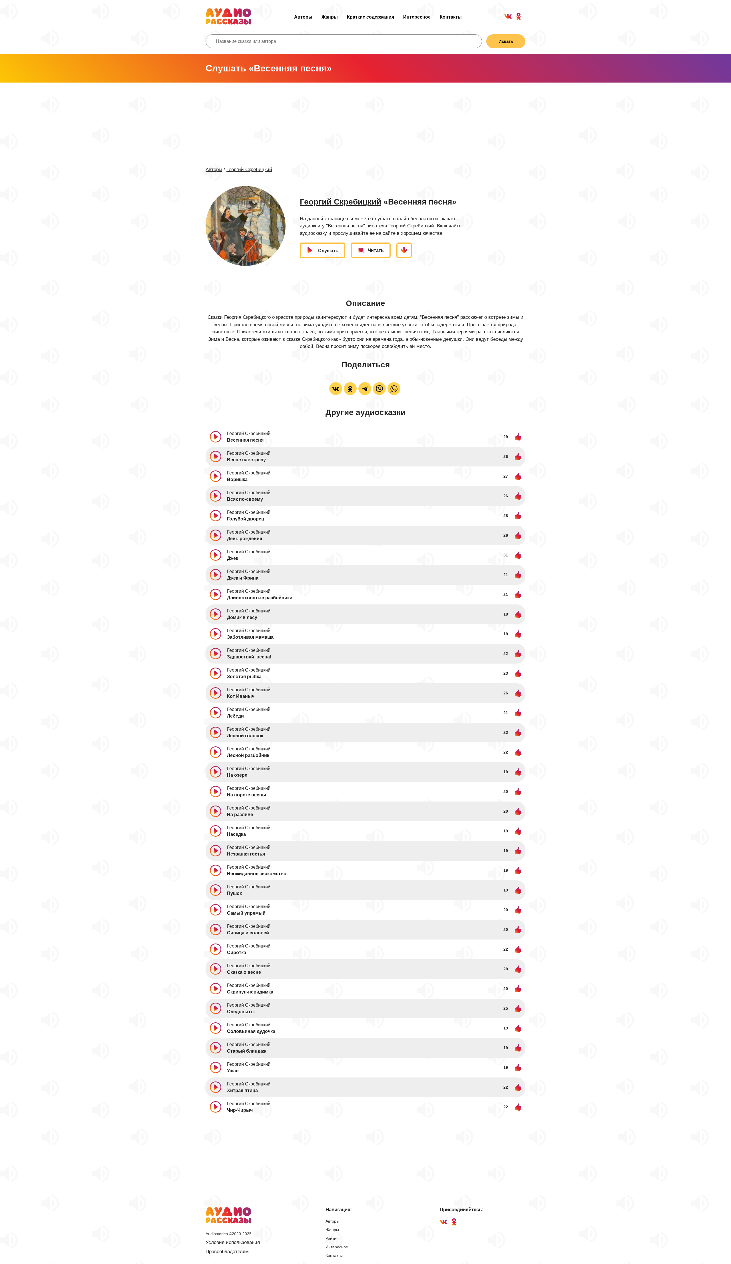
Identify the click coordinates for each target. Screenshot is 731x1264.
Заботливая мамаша (250, 637)
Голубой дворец (245, 518)
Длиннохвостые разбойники (259, 597)
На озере (237, 775)
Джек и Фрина (242, 578)
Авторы (303, 17)
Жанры (330, 17)
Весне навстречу (246, 459)
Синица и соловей (248, 932)
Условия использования (233, 1242)
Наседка (236, 834)
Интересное (417, 17)
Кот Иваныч (240, 696)
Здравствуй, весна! (249, 656)
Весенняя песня (245, 440)
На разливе (240, 814)
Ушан (233, 1070)
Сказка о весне (244, 972)
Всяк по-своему (245, 499)
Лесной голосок (245, 735)
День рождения (244, 538)
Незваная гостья (246, 854)
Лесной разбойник (248, 755)
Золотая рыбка (244, 676)
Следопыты (241, 1011)
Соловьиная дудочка (251, 1031)
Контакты (451, 17)
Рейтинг (333, 1238)
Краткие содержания (370, 17)
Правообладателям (227, 1251)
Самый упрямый (246, 913)
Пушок (234, 893)
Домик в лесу (242, 617)
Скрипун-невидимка (250, 991)
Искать (506, 41)
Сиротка (236, 952)
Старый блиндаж (246, 1051)
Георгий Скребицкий (249, 169)
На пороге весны (246, 794)
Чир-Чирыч (240, 1110)
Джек (232, 558)
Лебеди (235, 716)
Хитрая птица (242, 1090)
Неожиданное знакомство (256, 873)
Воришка (237, 479)
